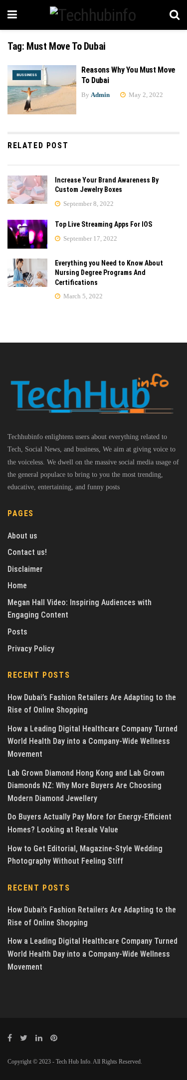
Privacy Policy (30, 648)
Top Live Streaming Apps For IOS (103, 224)
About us (22, 535)
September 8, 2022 (88, 203)
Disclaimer (25, 569)
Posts (17, 631)
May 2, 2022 (145, 94)
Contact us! (27, 552)
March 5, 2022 (82, 296)
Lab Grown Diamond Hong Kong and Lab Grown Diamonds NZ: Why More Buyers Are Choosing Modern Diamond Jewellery (86, 785)
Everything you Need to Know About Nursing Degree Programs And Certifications (109, 272)
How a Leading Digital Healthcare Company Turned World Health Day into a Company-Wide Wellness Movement (92, 741)
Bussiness (26, 75)
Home (17, 585)
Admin (100, 94)
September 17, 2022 (89, 238)
